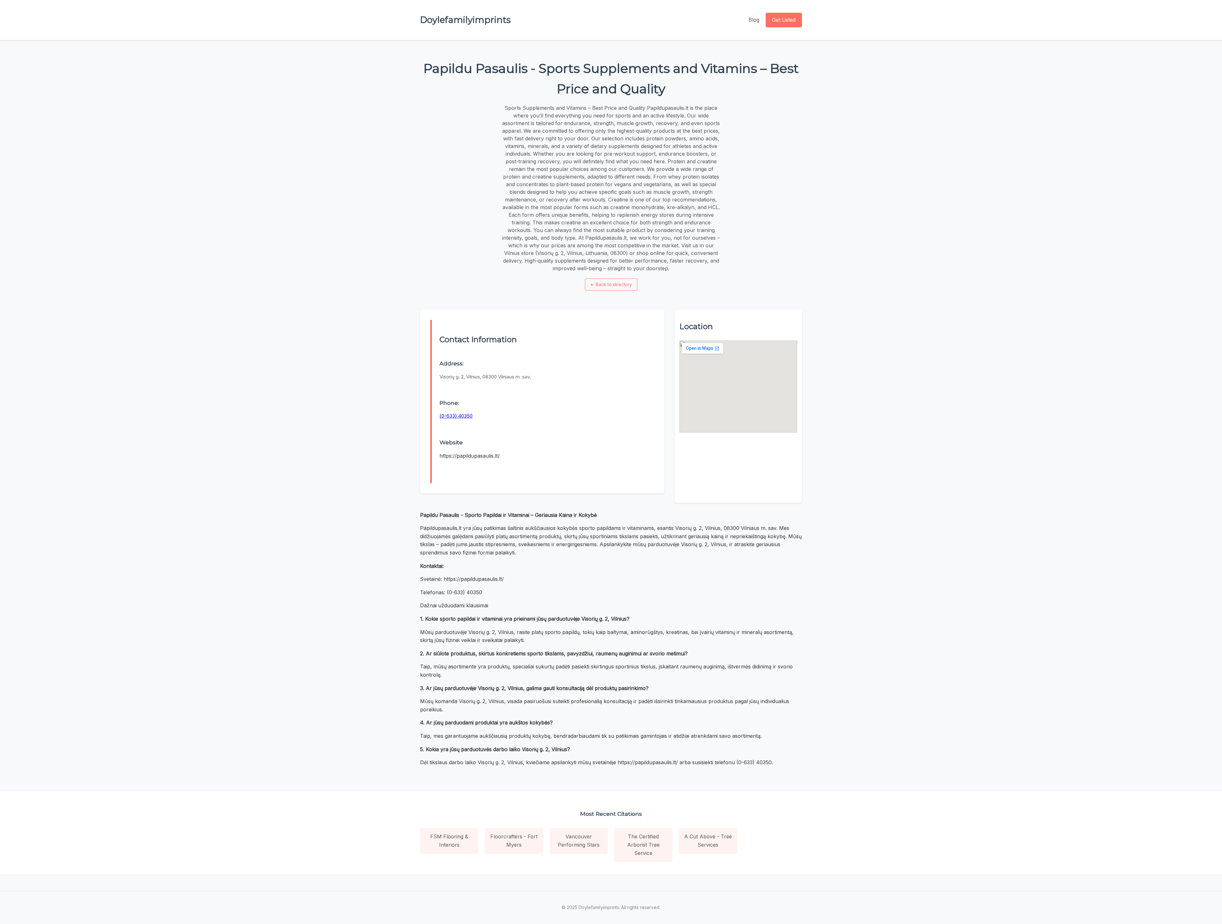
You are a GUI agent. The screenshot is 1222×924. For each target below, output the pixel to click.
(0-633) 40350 (456, 416)
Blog (753, 20)
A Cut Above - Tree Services (708, 840)
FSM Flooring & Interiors (449, 840)
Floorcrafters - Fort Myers (513, 840)
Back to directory (611, 284)
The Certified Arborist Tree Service (643, 844)
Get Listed (784, 20)
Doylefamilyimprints (465, 19)
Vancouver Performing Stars (579, 840)
